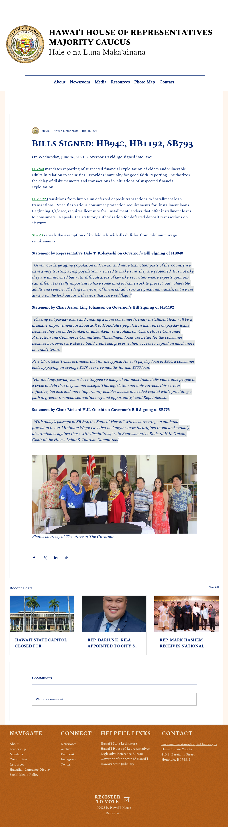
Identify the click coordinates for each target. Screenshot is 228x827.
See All (214, 587)
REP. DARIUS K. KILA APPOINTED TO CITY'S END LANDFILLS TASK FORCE (111, 643)
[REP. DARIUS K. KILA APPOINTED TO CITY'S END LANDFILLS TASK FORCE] (114, 614)
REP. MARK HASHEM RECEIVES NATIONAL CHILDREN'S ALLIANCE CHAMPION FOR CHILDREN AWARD (184, 643)
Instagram (68, 759)
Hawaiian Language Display (30, 769)
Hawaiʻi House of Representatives (125, 748)
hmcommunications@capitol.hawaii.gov (189, 744)
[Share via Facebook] (34, 557)
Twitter (66, 764)
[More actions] (194, 130)
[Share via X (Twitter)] (45, 557)
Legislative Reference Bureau (122, 753)
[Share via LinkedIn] (56, 557)
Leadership (18, 749)
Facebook (68, 754)
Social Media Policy (24, 774)
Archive (66, 749)
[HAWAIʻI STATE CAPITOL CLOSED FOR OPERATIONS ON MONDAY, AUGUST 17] (42, 614)
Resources (17, 764)
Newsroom (69, 744)
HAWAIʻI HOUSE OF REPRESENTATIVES (130, 33)
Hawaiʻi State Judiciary (117, 764)
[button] (120, 82)
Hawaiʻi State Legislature (119, 743)
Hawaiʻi (115, 807)
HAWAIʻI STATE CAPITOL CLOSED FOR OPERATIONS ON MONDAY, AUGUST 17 (41, 643)
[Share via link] (67, 557)
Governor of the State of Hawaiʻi (124, 758)
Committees (18, 759)
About (14, 744)
